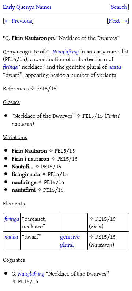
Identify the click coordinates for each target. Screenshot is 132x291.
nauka (11, 236)
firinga (10, 66)
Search (119, 6)
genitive (70, 236)
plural (67, 244)
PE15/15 (92, 116)
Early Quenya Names (27, 6)
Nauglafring (65, 51)
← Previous (18, 20)
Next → (118, 20)
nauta (114, 66)
